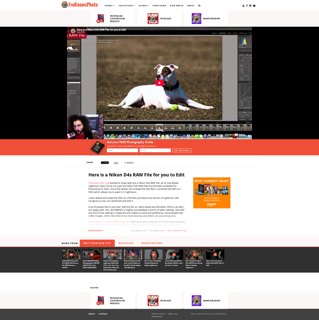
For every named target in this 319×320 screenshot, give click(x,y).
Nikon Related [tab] (151, 243)
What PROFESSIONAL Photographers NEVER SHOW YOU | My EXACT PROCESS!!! (91, 264)
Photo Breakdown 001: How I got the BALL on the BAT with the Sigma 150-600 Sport (132, 264)
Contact (103, 314)
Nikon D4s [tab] (126, 243)
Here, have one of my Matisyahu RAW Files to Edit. (215, 263)
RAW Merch (177, 5)
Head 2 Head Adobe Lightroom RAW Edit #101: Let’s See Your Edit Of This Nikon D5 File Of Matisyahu (111, 265)
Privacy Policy (159, 314)
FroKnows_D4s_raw (98, 182)
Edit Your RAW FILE (177, 231)
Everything (160, 5)
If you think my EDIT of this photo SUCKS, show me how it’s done (174, 263)
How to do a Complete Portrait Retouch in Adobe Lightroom (153, 263)
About (191, 5)
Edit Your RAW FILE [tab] (97, 243)
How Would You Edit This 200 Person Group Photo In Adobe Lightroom (194, 264)
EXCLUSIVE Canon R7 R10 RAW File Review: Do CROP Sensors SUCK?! (70, 264)
